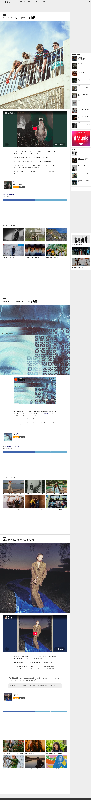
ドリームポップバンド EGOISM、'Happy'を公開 (34, 509)
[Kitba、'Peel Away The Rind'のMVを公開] (56, 752)
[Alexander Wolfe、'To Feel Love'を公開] (13, 240)
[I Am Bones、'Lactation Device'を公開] (35, 256)
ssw (14, 706)
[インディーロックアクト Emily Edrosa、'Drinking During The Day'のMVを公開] (13, 752)
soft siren (46, 413)
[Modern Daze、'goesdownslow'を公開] (56, 507)
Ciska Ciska (7, 706)
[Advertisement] (45, 7)
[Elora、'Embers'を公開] (35, 752)
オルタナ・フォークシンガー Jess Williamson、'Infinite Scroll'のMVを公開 (18, 768)
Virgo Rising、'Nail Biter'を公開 (31, 242)
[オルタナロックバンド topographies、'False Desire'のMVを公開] (35, 492)
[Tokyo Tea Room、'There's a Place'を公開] (13, 507)
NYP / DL (37, 1)
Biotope (15, 693)
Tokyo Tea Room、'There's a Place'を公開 (11, 509)
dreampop (9, 446)
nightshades (7, 194)
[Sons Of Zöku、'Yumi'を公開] (56, 256)
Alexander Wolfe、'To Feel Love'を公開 (11, 242)
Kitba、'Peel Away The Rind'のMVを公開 (54, 753)
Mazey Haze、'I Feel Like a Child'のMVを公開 (12, 493)
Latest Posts (23, 1)
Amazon (16, 186)
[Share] (19, 199)
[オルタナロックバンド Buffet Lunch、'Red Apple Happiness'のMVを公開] (56, 240)
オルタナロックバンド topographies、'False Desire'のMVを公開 (37, 493)
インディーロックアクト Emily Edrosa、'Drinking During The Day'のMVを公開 (18, 753)
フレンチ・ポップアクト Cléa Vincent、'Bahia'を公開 (56, 768)
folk (11, 706)
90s (5, 446)
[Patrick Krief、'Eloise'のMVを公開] (35, 767)
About (77, 798)
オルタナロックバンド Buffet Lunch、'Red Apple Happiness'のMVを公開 (60, 242)
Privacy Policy (88, 798)
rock (12, 194)
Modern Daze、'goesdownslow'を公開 (54, 509)
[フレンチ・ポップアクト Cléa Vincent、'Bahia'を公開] (56, 767)
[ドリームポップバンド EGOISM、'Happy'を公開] (35, 507)
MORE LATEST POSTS (77, 189)
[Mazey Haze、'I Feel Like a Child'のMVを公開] (13, 492)
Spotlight (30, 1)
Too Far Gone (16, 433)
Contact (82, 798)
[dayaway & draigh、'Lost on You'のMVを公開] (56, 492)
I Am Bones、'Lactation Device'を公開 (32, 257)
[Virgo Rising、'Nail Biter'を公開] (35, 240)
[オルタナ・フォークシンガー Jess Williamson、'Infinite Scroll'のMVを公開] (13, 767)
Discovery (43, 1)
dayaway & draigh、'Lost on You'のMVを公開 (55, 493)
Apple (22, 186)
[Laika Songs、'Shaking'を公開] (13, 256)
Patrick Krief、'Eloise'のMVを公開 (31, 768)
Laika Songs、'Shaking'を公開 (9, 257)
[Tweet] (51, 199)
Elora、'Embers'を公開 (29, 753)
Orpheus (15, 181)
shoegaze (14, 446)
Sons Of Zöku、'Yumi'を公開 (52, 257)
